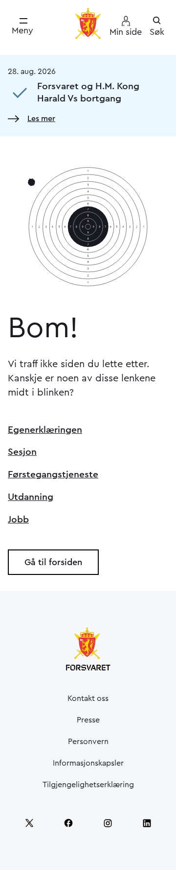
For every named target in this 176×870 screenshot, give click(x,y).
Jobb (18, 519)
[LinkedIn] (146, 823)
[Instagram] (107, 823)
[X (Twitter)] (29, 823)
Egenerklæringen (45, 430)
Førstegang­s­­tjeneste (53, 474)
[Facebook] (68, 823)
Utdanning (30, 497)
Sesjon (22, 452)
